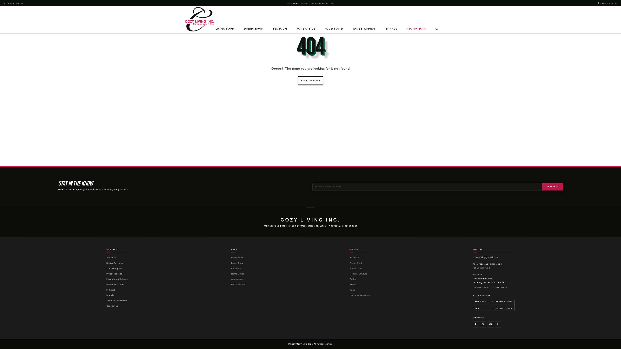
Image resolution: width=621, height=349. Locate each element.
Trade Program (114, 268)
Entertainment (365, 28)
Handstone (355, 268)
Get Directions (480, 287)
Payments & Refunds (117, 279)
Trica (352, 290)
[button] (436, 29)
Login (603, 3)
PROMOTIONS (416, 28)
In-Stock (110, 290)
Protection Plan (114, 273)
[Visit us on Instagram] (483, 324)
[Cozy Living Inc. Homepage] (199, 19)
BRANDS (392, 28)
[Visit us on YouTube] (491, 324)
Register (613, 3)
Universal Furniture (359, 295)
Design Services (114, 263)
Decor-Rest (355, 263)
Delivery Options (115, 284)
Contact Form (499, 287)
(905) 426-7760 (15, 3)
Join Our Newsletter (116, 300)
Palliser (353, 279)
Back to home (310, 80)
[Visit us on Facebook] (476, 324)
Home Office (306, 28)
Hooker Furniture (358, 273)
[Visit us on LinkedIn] (498, 324)
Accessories (334, 28)
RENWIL (353, 284)
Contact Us (112, 306)
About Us (111, 257)
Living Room (225, 28)
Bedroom (280, 28)
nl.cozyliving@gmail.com (486, 257)
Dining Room (254, 28)
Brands (110, 295)
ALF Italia (354, 257)
